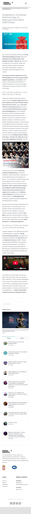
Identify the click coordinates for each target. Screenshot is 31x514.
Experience (11, 27)
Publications (5, 484)
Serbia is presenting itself (13, 283)
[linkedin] (14, 503)
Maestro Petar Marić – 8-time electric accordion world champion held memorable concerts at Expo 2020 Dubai (16, 435)
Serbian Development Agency (10, 122)
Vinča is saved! (12, 422)
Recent (22, 338)
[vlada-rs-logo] (14, 466)
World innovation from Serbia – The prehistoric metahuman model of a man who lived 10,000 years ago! (17, 384)
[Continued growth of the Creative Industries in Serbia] (5, 352)
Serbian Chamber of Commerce (11, 120)
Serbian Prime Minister (16, 82)
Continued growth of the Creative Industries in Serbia (17, 352)
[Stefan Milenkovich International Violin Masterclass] (5, 372)
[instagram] (17, 503)
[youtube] (20, 503)
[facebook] (11, 503)
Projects (4, 482)
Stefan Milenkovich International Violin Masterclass (17, 372)
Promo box (5, 486)
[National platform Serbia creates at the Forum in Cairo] (5, 362)
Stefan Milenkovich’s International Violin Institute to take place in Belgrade (17, 404)
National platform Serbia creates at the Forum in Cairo (17, 362)
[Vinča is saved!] (5, 422)
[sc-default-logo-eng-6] (8, 2)
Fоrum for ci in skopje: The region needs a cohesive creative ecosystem (17, 394)
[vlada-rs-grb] (3, 465)
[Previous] (3, 323)
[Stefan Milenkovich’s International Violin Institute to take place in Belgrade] (5, 403)
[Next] (27, 323)
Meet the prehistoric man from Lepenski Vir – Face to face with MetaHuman (14, 330)
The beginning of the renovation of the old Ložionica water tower (17, 413)
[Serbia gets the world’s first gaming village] (5, 342)
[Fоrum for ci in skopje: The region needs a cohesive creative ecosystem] (5, 393)
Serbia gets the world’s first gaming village (16, 342)
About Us (4, 480)
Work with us (19, 489)
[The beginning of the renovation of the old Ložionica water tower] (5, 413)
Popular (9, 338)
